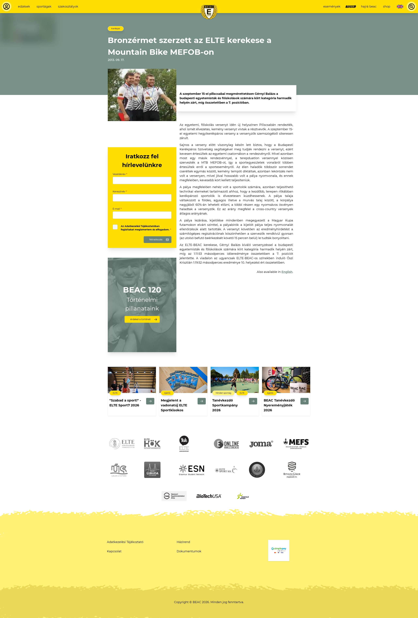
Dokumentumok (189, 551)
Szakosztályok (68, 6)
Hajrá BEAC (369, 6)
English (286, 272)
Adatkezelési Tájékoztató (125, 542)
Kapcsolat (114, 551)
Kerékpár (115, 28)
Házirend (183, 542)
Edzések (24, 6)
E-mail (117, 208)
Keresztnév (120, 191)
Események (331, 6)
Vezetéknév (120, 174)
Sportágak (44, 6)
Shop (386, 6)
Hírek (350, 6)
